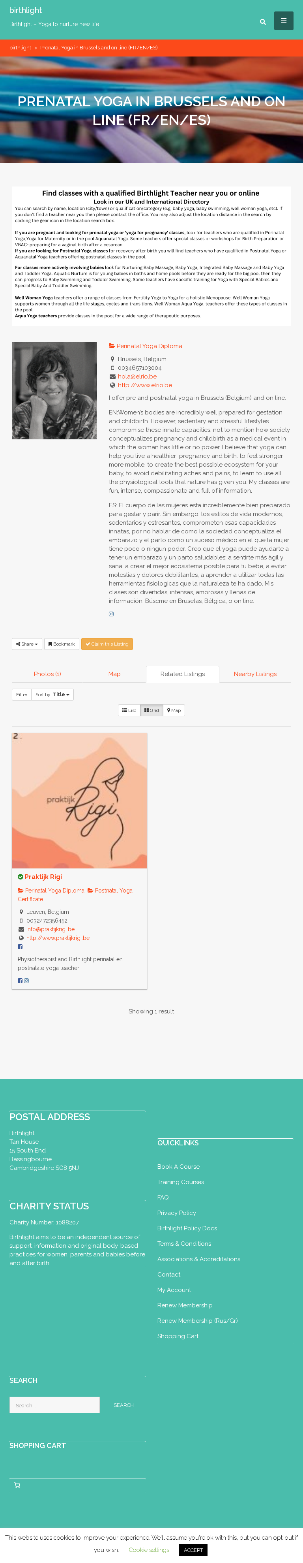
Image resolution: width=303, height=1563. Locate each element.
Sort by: (50, 694)
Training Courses (180, 1182)
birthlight (25, 10)
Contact (168, 1274)
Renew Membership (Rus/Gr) (197, 1320)
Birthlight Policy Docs (187, 1228)
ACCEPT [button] (193, 1550)
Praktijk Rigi (43, 877)
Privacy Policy (176, 1213)
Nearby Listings (255, 674)
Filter (21, 694)
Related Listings (183, 674)
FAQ (163, 1197)
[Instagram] (111, 614)
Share (27, 644)
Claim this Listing (109, 644)
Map (114, 674)
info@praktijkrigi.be (50, 929)
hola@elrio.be (137, 376)
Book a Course (178, 1166)
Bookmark (63, 644)
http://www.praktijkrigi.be (58, 938)
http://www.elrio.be (145, 385)
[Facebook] (20, 980)
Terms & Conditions (184, 1243)
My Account (174, 1290)
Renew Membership (185, 1305)
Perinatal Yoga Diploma (148, 346)
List (131, 710)
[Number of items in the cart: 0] (16, 1485)
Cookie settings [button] (149, 1550)
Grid (154, 710)
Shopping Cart (177, 1336)
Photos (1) (47, 674)
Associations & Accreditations (198, 1259)
